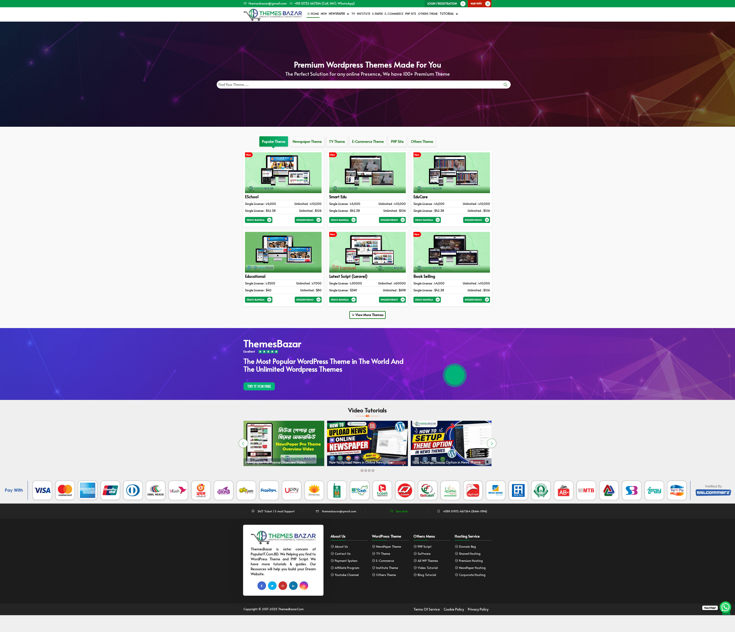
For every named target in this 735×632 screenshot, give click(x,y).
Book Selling (424, 276)
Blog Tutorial (427, 575)
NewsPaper (337, 13)
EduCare (420, 197)
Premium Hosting (471, 560)
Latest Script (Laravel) (348, 276)
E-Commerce (394, 13)
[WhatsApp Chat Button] (725, 607)
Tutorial (447, 13)
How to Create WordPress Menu (453, 459)
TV (353, 13)
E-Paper (377, 13)
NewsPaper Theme (388, 546)
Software (424, 553)
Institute (363, 13)
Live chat (401, 511)
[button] (362, 470)
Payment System (346, 560)
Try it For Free (259, 386)
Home (314, 13)
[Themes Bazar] (272, 13)
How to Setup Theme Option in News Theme (296, 462)
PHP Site (410, 13)
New (324, 13)
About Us (341, 546)
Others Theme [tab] (422, 141)
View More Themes (369, 314)
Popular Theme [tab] (273, 141)
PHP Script (425, 546)
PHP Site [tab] (397, 141)
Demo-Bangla (256, 220)
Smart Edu (338, 197)
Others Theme (428, 13)
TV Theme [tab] (337, 141)
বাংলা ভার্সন (476, 3)
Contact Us (342, 553)
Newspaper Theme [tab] (307, 141)
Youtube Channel (347, 575)
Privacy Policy (478, 609)
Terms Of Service (427, 609)
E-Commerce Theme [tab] (368, 141)
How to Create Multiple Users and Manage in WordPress (379, 457)
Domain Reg (467, 546)
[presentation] (243, 443)
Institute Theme (387, 567)
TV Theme (383, 553)
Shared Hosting (469, 553)
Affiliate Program (347, 567)
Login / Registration (442, 3)
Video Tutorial (428, 567)
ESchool (252, 197)
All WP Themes (428, 560)
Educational (255, 276)
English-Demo (305, 220)
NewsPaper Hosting (472, 567)
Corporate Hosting (472, 575)
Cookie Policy (454, 609)
